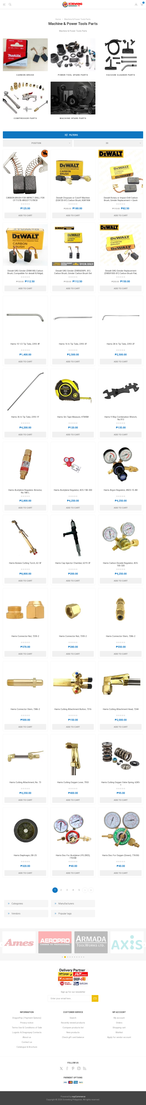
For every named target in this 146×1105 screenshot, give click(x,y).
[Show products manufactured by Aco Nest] (91, 942)
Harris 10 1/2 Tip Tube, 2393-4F (25, 344)
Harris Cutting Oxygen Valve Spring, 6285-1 (120, 783)
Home (58, 19)
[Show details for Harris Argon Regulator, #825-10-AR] (120, 464)
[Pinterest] (73, 1068)
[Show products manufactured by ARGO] (55, 942)
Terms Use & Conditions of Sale (27, 1027)
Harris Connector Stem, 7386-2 (25, 709)
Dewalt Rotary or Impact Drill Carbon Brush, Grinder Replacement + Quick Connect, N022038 (121, 200)
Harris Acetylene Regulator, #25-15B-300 (73, 490)
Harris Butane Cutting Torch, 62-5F (25, 563)
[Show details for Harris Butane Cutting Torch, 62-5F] (25, 537)
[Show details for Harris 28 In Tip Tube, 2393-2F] (120, 318)
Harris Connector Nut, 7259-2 (25, 636)
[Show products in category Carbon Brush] (25, 54)
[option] (19, 942)
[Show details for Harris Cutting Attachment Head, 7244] (120, 683)
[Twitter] (61, 1068)
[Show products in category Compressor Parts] (25, 98)
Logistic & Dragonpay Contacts (26, 1032)
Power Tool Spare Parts (73, 75)
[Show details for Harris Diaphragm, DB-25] (25, 829)
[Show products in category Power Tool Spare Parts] (73, 54)
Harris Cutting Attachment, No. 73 (25, 782)
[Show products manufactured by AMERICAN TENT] (127, 942)
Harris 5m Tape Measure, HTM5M (73, 417)
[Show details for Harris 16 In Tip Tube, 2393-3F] (73, 318)
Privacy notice (26, 1022)
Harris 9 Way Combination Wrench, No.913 (121, 418)
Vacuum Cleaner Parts (120, 75)
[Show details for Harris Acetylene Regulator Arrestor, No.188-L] (25, 464)
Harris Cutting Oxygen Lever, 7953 (73, 782)
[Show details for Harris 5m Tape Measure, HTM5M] (73, 391)
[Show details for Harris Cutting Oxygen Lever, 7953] (73, 756)
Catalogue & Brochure (27, 1047)
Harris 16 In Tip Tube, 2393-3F (73, 344)
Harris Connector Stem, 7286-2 (120, 636)
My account (119, 1018)
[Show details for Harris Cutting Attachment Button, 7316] (73, 683)
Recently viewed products (73, 1022)
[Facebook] (67, 1068)
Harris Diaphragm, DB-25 (25, 855)
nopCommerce (78, 1096)
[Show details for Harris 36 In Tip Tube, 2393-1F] (25, 391)
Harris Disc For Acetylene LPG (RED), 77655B (73, 856)
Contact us (27, 1042)
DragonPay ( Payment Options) (26, 1018)
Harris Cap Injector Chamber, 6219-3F (73, 563)
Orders (119, 1022)
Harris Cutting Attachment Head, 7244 (120, 709)
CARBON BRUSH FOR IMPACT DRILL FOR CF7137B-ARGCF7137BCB (25, 199)
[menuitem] (27, 1017)
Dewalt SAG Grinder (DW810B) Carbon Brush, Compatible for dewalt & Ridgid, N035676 (25, 273)
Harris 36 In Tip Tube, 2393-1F (25, 417)
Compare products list (73, 1027)
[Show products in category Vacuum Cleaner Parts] (120, 54)
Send (95, 998)
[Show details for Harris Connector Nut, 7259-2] (25, 610)
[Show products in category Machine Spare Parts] (73, 98)
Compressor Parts (25, 118)
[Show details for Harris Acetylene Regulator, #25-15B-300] (73, 464)
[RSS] (84, 1068)
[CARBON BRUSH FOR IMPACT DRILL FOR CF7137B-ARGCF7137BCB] (25, 172)
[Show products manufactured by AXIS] (19, 942)
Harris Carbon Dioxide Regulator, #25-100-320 (120, 564)
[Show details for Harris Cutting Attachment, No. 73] (25, 756)
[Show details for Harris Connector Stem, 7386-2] (25, 683)
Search (73, 1018)
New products (73, 1032)
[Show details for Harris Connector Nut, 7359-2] (73, 610)
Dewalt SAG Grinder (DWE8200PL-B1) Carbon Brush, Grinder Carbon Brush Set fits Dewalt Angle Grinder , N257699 (73, 273)
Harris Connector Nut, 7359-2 (73, 636)
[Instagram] (79, 1068)
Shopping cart (119, 1027)
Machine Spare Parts (73, 118)
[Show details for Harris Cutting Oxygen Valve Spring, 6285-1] (120, 756)
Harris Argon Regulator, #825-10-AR (121, 490)
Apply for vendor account (119, 1037)
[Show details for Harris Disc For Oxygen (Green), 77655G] (120, 829)
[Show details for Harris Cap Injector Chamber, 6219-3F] (73, 537)
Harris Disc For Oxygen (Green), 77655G (120, 855)
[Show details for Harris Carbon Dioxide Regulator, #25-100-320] (120, 537)
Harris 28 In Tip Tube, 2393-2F (121, 344)
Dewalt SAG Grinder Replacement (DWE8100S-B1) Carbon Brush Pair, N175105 (120, 273)
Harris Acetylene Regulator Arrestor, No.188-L (25, 491)
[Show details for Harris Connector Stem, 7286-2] (120, 610)
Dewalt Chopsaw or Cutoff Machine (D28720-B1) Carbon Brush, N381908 (73, 199)
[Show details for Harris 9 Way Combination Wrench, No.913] (120, 391)
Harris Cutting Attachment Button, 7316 (72, 709)
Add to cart (25, 215)
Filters (73, 135)
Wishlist (119, 1032)
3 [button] (67, 957)
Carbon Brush (25, 75)
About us (27, 1037)
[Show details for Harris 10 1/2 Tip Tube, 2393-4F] (25, 318)
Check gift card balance (73, 1037)
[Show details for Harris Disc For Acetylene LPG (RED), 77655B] (73, 829)
